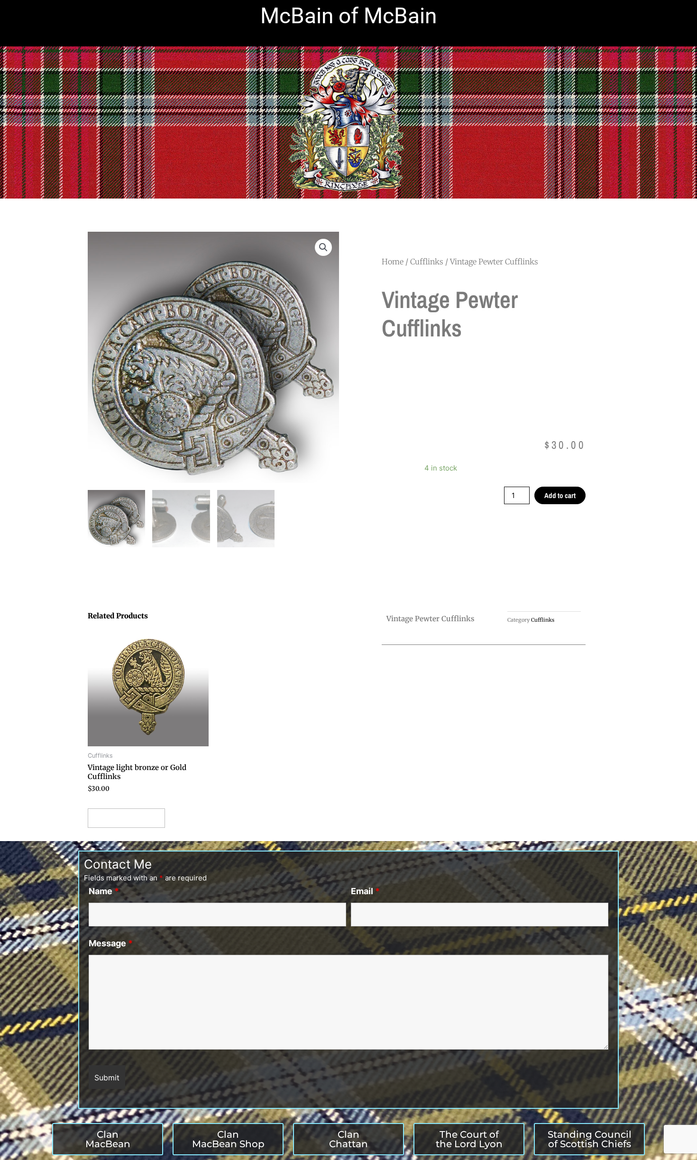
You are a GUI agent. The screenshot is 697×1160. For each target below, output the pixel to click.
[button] (323, 247)
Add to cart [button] (126, 818)
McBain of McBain (348, 15)
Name (104, 891)
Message (111, 943)
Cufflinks (426, 261)
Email (365, 891)
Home (393, 261)
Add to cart (560, 495)
